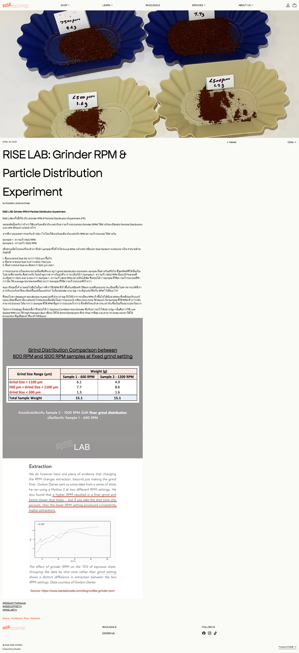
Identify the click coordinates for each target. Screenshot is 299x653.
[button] (295, 5)
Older (291, 142)
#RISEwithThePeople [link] (14, 602)
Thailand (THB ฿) (286, 647)
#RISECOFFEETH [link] (12, 606)
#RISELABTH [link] (10, 609)
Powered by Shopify (12, 649)
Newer (233, 142)
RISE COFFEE (16, 645)
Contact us (108, 632)
